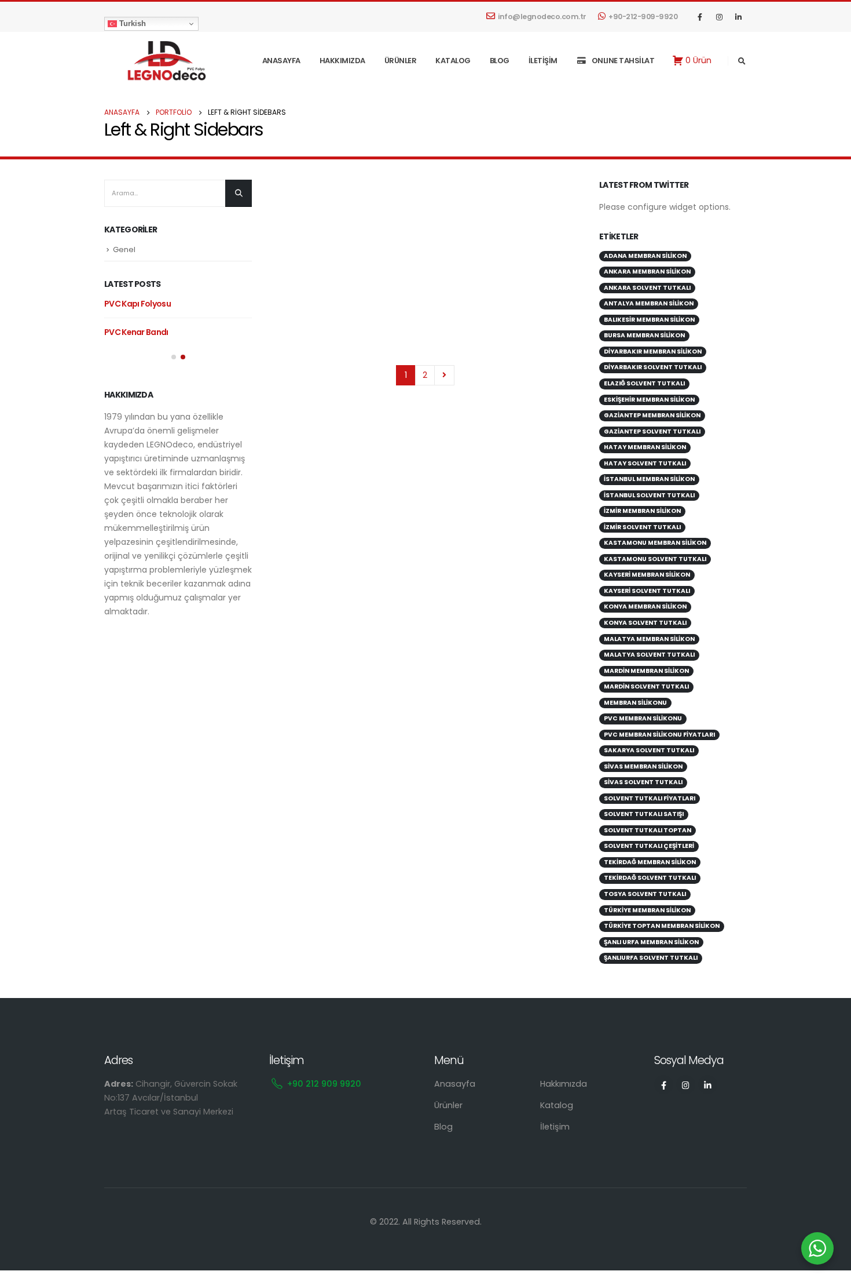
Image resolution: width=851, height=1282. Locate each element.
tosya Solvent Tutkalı (645, 894)
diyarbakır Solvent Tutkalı (653, 367)
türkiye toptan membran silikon (662, 926)
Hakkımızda (342, 60)
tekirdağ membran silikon (650, 862)
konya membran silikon (645, 606)
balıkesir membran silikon (649, 319)
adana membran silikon (645, 256)
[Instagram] (719, 17)
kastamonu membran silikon (655, 542)
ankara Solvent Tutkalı (647, 287)
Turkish (131, 23)
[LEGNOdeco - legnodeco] (162, 60)
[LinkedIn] (738, 17)
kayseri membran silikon (647, 574)
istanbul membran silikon (649, 479)
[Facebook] (700, 17)
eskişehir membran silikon (649, 399)
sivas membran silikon (643, 766)
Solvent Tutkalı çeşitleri (649, 846)
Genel (124, 249)
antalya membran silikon (649, 303)
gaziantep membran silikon (652, 415)
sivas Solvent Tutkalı (643, 782)
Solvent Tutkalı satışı (644, 814)
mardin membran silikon (646, 671)
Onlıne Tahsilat (623, 60)
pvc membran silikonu (643, 718)
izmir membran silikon (642, 511)
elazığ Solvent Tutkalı (644, 383)
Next (444, 375)
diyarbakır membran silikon (653, 351)
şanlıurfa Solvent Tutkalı (651, 957)
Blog (499, 60)
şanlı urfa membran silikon (651, 942)
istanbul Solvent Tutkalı (649, 495)
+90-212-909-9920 (642, 16)
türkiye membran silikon (647, 910)
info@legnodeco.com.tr (542, 16)
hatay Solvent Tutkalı (645, 463)
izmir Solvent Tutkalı (642, 527)
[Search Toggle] (741, 61)
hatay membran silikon (645, 447)
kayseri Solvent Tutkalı (647, 591)
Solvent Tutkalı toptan (647, 830)
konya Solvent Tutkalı (645, 622)
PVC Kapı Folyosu (137, 303)
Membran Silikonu (635, 702)
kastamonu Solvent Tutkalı (655, 559)
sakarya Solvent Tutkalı (649, 750)
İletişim (543, 60)
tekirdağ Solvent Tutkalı (650, 877)
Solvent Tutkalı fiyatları (649, 798)
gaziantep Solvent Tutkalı (652, 431)
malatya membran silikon (649, 639)
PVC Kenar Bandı (136, 332)
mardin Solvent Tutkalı (646, 686)
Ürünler (400, 60)
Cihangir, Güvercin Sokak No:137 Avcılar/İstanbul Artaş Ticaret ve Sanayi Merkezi (170, 1097)
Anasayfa (281, 60)
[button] (173, 357)
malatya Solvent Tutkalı (649, 654)
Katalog (453, 60)
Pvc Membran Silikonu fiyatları (659, 734)
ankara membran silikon (647, 271)
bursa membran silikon (644, 335)
